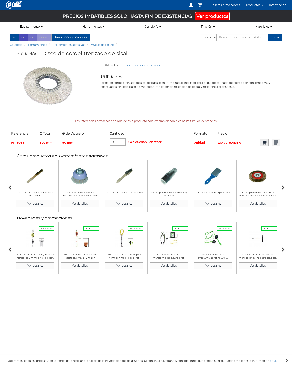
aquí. (273, 361)
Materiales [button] (262, 26)
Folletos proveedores (225, 5)
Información (278, 5)
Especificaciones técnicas (142, 65)
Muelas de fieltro (102, 45)
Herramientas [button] (92, 26)
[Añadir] (264, 142)
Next (282, 187)
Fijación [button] (207, 26)
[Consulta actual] (200, 5)
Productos (253, 5)
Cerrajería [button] (152, 26)
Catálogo (16, 45)
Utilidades (111, 65)
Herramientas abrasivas (68, 45)
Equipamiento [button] (30, 26)
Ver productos (212, 16)
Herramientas (37, 45)
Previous (10, 187)
